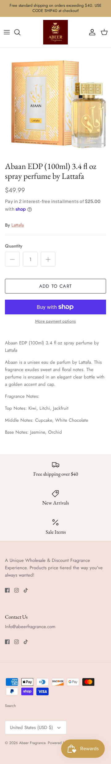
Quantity (13, 246)
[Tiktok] (25, 590)
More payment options (55, 321)
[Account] (90, 32)
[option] (55, 103)
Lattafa (17, 225)
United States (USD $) (31, 727)
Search (10, 705)
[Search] (20, 32)
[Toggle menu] (7, 32)
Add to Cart (55, 286)
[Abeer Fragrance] (55, 32)
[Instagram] (16, 590)
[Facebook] (7, 590)
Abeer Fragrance (32, 743)
